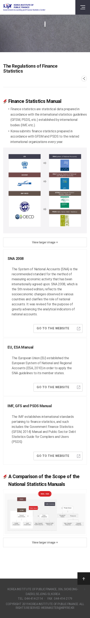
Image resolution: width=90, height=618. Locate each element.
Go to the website (53, 328)
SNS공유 (84, 78)
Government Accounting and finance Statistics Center (24, 7)
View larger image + (45, 242)
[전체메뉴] (82, 7)
